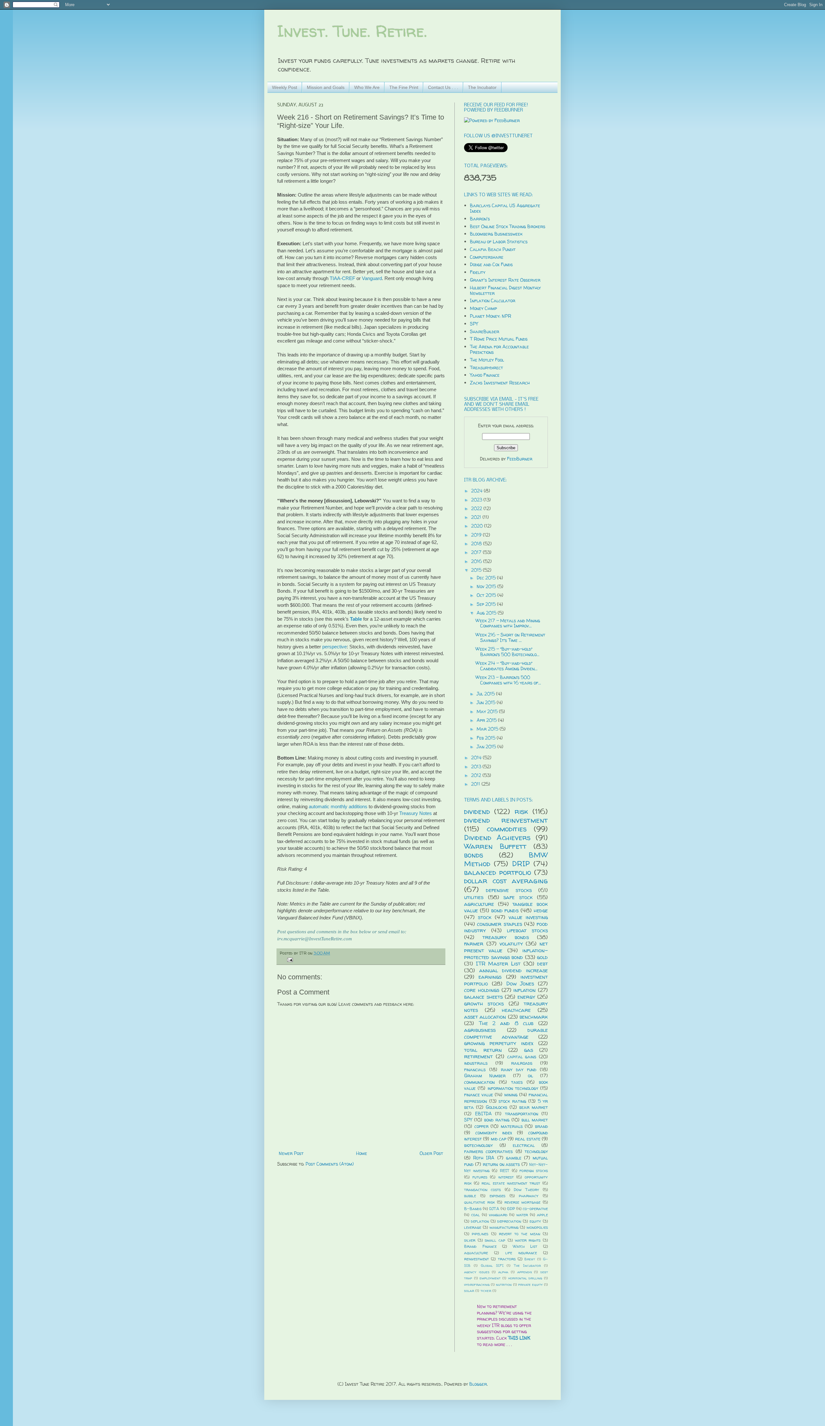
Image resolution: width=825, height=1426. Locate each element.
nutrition (504, 1284)
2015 (477, 570)
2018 (477, 543)
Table (356, 619)
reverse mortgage (522, 1202)
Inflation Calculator (492, 300)
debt (542, 963)
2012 (476, 775)
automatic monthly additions (338, 806)
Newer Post (291, 1153)
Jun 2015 (487, 702)
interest (506, 1177)
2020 (477, 526)
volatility (511, 943)
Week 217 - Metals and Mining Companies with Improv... (507, 623)
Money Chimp (483, 308)
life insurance (521, 1253)
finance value (478, 1094)
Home (361, 1153)
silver (469, 1240)
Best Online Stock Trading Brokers (507, 226)
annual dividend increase (513, 970)
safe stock (518, 897)
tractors (507, 1259)
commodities (507, 829)
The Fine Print (403, 87)
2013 (476, 766)
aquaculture (476, 1253)
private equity (530, 1284)
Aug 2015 (487, 613)
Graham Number (485, 1075)
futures (479, 1177)
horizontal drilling (525, 1278)
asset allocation (485, 1016)
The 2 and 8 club (506, 1023)
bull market (534, 1120)
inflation (524, 990)
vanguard (498, 1214)
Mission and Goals (326, 87)
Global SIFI (492, 1265)
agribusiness (480, 1029)
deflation (480, 1221)
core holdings (481, 990)
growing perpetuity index (498, 1043)
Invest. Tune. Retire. (352, 31)
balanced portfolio (497, 872)
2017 (477, 552)
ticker (485, 1290)
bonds (473, 855)
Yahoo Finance (485, 375)
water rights (528, 1240)
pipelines (480, 1234)
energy (526, 996)
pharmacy (529, 1195)
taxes (517, 1082)
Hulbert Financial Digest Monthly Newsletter (505, 290)
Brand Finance (480, 1246)
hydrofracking (477, 1284)
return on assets (501, 1164)
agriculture (479, 903)
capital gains (522, 1056)
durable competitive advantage (506, 1033)
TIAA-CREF (342, 278)
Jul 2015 (486, 694)
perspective (334, 646)
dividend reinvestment (506, 820)
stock (484, 917)
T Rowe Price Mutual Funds (499, 339)
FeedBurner (519, 459)
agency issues (477, 1272)
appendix (524, 1272)
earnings (490, 976)
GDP (511, 1208)
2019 (477, 535)
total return (483, 1049)
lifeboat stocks (527, 930)
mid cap (498, 1139)
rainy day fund (518, 1069)
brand (541, 1126)
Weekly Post (284, 87)
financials (475, 1069)
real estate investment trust (510, 1183)
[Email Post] (289, 959)
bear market (533, 1107)
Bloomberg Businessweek (496, 234)
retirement (478, 1056)
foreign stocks (533, 1170)
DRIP (521, 863)
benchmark (533, 1016)
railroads (521, 1063)
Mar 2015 (488, 729)
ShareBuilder (484, 331)
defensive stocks (508, 890)
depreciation (509, 1221)
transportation (521, 1114)
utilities (473, 897)
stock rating (512, 1101)
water (522, 1214)
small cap (495, 1240)
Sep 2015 (487, 604)
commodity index (493, 1133)
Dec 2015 (487, 578)
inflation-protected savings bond (506, 953)
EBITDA (483, 1114)
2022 (477, 508)
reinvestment (476, 1259)
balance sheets (483, 996)
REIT (505, 1170)
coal (475, 1214)
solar (469, 1290)
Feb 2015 (487, 738)
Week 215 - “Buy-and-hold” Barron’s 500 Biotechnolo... (507, 651)
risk (521, 811)
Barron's (480, 219)
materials (512, 1126)
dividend (477, 811)
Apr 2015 (487, 720)
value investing (528, 917)
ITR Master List (498, 963)
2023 (477, 500)
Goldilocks (496, 1107)
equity (535, 1221)
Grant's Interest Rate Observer (505, 280)
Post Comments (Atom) (330, 1164)
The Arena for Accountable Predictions (499, 349)
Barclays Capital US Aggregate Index (505, 208)
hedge (541, 910)
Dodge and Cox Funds (491, 264)
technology (536, 1151)
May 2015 (488, 711)
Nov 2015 (487, 586)
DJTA (494, 1208)
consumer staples (499, 923)
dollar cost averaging (506, 881)
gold (542, 957)
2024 (477, 491)
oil (530, 1075)
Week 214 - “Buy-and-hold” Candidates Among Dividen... (506, 666)
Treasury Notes (416, 813)
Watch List (525, 1246)
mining (511, 1094)
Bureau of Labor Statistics (499, 241)
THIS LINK (519, 1338)
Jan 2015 (487, 746)
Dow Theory (526, 1189)
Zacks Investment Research (500, 383)
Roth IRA (483, 1158)
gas (528, 1049)
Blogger (478, 1384)
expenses (497, 1195)
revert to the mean (519, 1234)
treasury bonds (505, 937)
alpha (503, 1272)
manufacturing (504, 1227)
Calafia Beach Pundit (493, 249)
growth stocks (484, 1003)
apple (542, 1214)
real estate (527, 1139)
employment (490, 1278)
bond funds (505, 910)
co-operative (535, 1208)
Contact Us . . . (443, 87)
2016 (477, 561)
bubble (470, 1195)
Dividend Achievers (497, 837)
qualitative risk (479, 1202)
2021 (476, 517)
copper (481, 1126)
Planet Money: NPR (490, 316)
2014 (477, 757)
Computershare (486, 257)
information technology (513, 1088)
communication (479, 1082)
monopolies (537, 1227)
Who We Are (367, 87)
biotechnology (478, 1145)
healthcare (516, 1010)
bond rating (497, 1120)
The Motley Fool (487, 360)
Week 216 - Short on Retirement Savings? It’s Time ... (510, 637)
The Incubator (482, 87)
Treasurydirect (486, 367)
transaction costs (482, 1189)
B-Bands (472, 1208)
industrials (476, 1063)
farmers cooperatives (488, 1151)
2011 (476, 784)
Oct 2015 (487, 595)
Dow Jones (520, 983)
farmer (473, 943)
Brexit (529, 1259)
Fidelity (477, 272)
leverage (472, 1227)
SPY (474, 324)
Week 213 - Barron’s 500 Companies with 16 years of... (508, 680)
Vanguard (372, 278)
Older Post (431, 1153)
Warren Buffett (495, 846)
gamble (513, 1158)
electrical (524, 1145)
